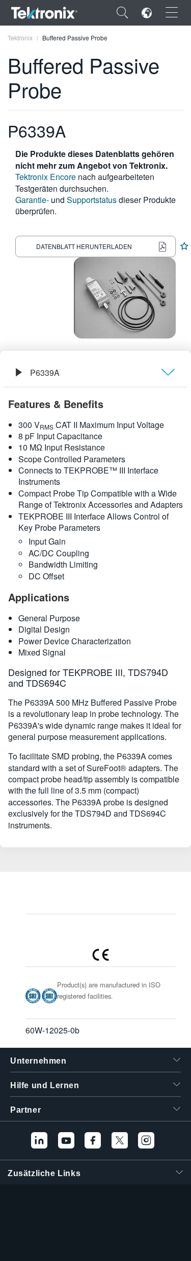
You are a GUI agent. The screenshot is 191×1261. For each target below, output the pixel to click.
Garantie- (32, 200)
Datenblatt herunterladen (84, 246)
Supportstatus (92, 200)
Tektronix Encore (45, 177)
